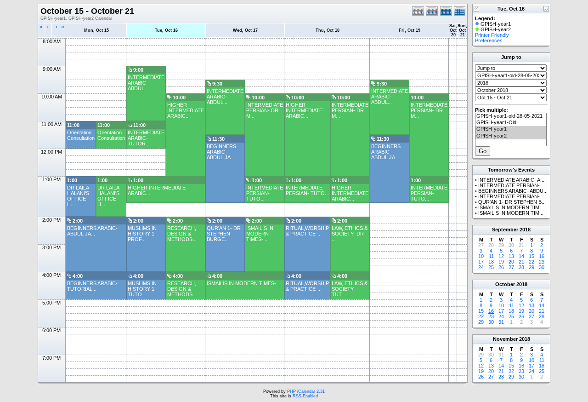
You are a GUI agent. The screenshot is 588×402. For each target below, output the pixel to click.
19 (501, 261)
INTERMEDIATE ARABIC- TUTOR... (146, 138)
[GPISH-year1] (510, 129)
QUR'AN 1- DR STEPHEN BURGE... (224, 233)
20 (511, 261)
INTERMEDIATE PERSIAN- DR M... (264, 110)
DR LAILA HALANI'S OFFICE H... (78, 196)
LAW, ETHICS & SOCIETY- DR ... (350, 233)
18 (491, 261)
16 (541, 256)
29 (531, 267)
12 (501, 256)
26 (501, 267)
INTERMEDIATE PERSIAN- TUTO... (264, 193)
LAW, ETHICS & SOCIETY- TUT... (350, 289)
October (505, 284)
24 (481, 267)
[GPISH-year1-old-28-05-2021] (510, 116)
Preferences (489, 40)
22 (531, 261)
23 (541, 261)
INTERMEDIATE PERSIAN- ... (511, 185)
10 (481, 256)
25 (491, 267)
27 (511, 267)
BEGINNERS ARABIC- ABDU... (513, 191)
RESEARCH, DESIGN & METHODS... (182, 233)
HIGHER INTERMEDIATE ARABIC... (185, 110)
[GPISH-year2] (510, 136)
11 (491, 256)
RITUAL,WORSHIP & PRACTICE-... (307, 230)
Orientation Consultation (81, 135)
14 (521, 256)
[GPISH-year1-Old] (510, 123)
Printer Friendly (492, 35)
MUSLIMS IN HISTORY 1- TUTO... (142, 289)
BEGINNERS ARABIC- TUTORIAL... (92, 286)
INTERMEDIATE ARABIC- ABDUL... (146, 83)
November (505, 339)
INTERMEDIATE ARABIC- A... (511, 180)
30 (541, 267)
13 (511, 256)
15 (531, 256)
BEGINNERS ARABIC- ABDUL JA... (221, 152)
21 (521, 261)
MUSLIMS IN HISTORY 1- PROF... (142, 233)
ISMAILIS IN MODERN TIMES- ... (259, 233)
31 (501, 322)
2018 (525, 229)
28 (521, 267)
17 (481, 261)
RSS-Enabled (305, 396)
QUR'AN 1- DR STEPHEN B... (512, 202)
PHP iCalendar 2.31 (306, 391)
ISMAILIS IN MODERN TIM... (510, 207)
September (505, 229)
